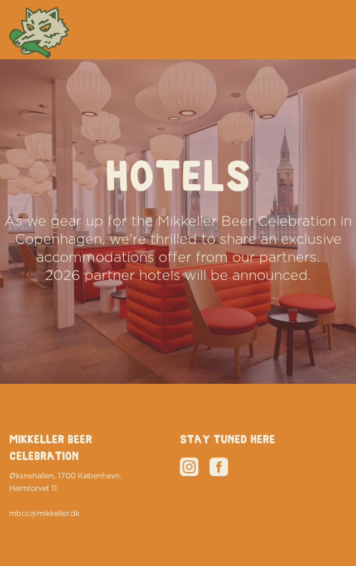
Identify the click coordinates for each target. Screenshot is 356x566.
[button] (333, 32)
